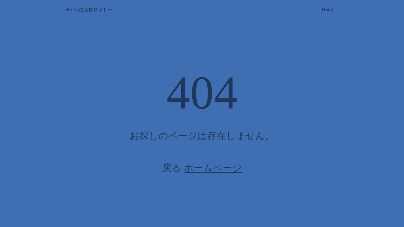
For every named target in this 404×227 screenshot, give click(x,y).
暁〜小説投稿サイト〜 (88, 9)
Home (328, 9)
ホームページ (213, 168)
